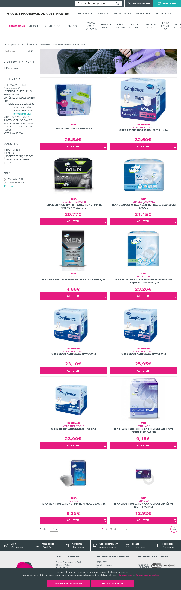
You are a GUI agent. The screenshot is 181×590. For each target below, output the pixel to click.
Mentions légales (104, 565)
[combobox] (94, 3)
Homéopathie (74, 26)
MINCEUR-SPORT (151, 26)
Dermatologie (53, 26)
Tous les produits (11, 44)
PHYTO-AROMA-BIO (165, 25)
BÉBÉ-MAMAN (120, 26)
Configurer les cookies (68, 583)
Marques (34, 26)
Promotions (17, 26)
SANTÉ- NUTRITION (135, 26)
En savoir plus (125, 575)
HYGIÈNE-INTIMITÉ (106, 26)
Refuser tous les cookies (147, 575)
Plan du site (101, 568)
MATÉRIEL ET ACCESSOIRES (36, 44)
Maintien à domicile (62, 44)
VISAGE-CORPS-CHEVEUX (91, 25)
